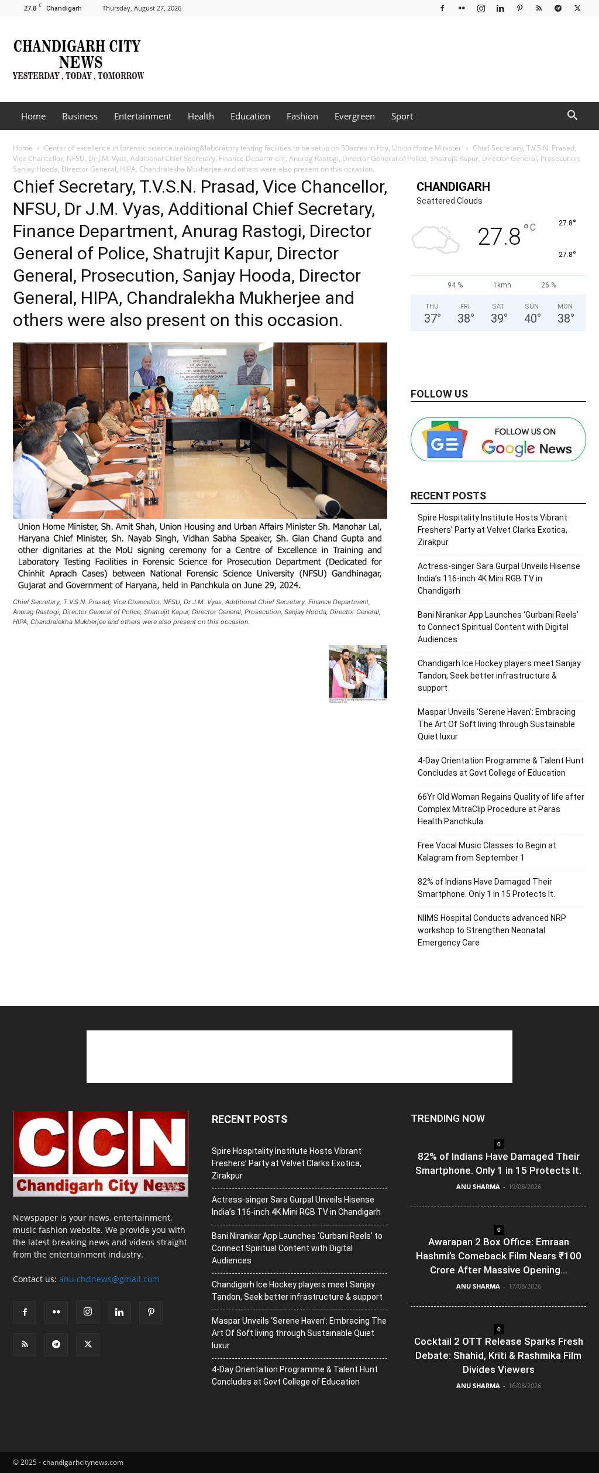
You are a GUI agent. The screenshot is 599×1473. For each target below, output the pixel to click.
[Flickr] (461, 8)
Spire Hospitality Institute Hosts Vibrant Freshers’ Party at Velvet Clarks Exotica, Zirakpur (492, 530)
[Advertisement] (373, 59)
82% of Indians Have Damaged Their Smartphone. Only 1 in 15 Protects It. (486, 888)
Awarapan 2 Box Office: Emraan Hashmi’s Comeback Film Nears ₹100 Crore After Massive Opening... (498, 1256)
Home (33, 116)
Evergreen (355, 116)
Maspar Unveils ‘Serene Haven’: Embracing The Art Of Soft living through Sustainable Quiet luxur (497, 724)
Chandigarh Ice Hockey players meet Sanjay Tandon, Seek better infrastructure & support (499, 676)
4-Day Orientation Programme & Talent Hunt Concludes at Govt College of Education (501, 766)
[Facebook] (442, 8)
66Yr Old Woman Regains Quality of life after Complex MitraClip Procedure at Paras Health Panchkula (501, 809)
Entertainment (142, 116)
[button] (572, 116)
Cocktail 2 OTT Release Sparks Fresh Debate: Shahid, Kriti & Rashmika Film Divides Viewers (498, 1355)
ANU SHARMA (478, 1186)
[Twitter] (577, 8)
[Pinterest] (519, 8)
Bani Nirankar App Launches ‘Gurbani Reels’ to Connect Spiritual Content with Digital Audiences (498, 627)
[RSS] (539, 8)
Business (80, 116)
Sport (402, 116)
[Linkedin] (500, 8)
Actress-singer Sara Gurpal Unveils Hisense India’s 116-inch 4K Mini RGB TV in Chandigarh (499, 578)
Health (201, 116)
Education (250, 116)
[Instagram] (481, 8)
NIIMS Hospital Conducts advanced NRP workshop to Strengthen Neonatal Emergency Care (492, 930)
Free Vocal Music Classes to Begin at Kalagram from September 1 (487, 851)
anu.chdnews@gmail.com (109, 1278)
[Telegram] (558, 8)
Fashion (302, 116)
